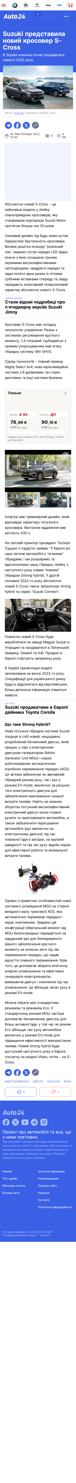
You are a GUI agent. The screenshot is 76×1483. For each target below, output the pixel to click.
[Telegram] (34, 1122)
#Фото (38, 1081)
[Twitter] (15, 1122)
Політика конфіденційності (55, 1207)
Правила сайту (47, 1185)
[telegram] (8, 125)
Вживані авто (11, 1193)
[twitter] (26, 125)
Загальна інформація (51, 1171)
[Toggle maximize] (65, 455)
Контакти (44, 1200)
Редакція (43, 1193)
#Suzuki (53, 1081)
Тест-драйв (10, 1178)
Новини (7, 1171)
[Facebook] (6, 1122)
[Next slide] (65, 472)
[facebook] (17, 125)
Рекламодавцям (48, 1178)
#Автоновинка (17, 1081)
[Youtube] (24, 1122)
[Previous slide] (10, 472)
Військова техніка (14, 1185)
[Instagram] (43, 1122)
